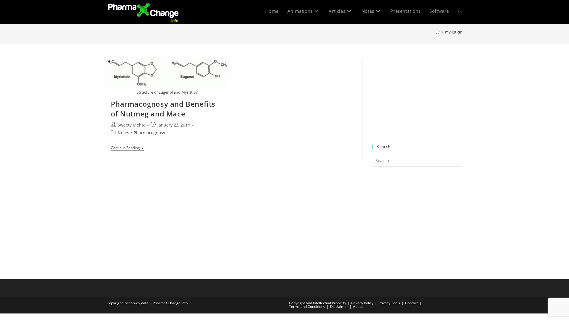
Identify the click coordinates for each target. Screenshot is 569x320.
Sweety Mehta (132, 125)
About (358, 306)
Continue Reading (127, 148)
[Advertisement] (417, 96)
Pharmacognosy (149, 132)
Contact (411, 302)
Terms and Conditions (307, 306)
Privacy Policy (362, 302)
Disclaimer (339, 306)
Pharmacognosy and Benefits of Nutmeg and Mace (163, 109)
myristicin (453, 32)
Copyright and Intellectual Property (317, 302)
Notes (123, 132)
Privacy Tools (389, 302)
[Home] (437, 32)
